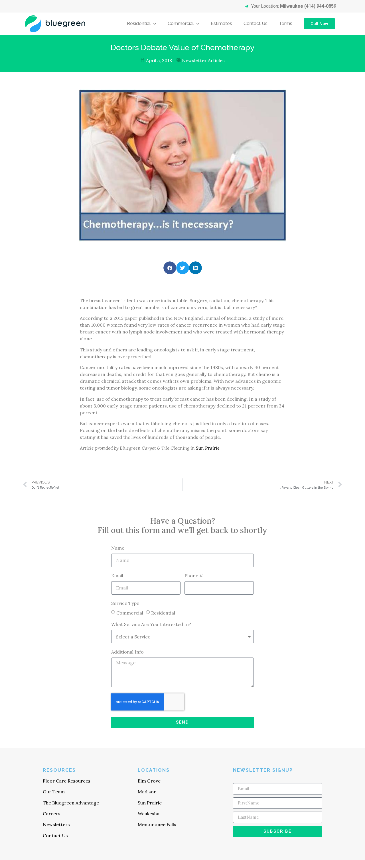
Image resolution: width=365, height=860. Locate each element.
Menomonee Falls (157, 824)
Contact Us (255, 23)
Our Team (54, 792)
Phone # (193, 575)
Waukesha (148, 813)
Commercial (181, 23)
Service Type (125, 603)
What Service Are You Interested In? (151, 624)
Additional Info (127, 652)
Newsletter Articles (203, 60)
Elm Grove (149, 781)
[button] (169, 267)
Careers (51, 813)
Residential (139, 23)
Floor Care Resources (66, 781)
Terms (285, 23)
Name (117, 548)
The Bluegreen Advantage (71, 803)
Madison (147, 792)
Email (117, 575)
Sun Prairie (208, 448)
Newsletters (56, 824)
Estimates (221, 23)
